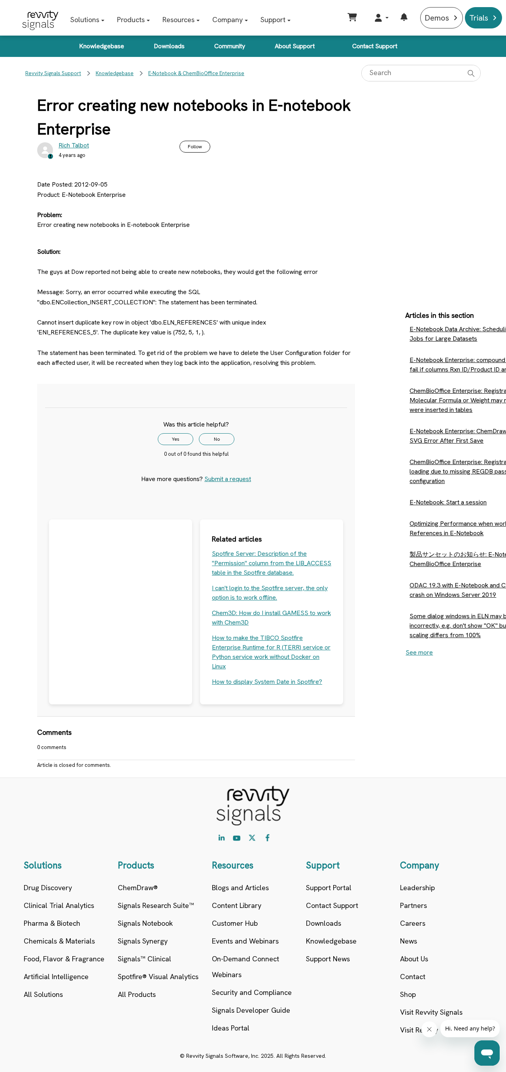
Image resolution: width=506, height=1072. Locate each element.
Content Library (236, 905)
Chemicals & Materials (59, 941)
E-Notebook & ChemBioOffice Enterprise (196, 73)
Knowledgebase (101, 46)
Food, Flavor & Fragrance (64, 958)
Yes (175, 439)
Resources (178, 19)
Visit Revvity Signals (431, 1012)
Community (229, 46)
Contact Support (374, 46)
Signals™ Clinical (144, 958)
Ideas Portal (230, 1027)
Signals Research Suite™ (156, 905)
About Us (414, 958)
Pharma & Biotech (52, 923)
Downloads (169, 46)
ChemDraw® (138, 887)
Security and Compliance (252, 992)
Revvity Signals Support (53, 73)
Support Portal (328, 887)
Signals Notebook (145, 923)
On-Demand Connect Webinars (245, 966)
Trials (478, 18)
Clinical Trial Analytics (59, 905)
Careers (412, 923)
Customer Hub (235, 923)
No (217, 439)
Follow (195, 146)
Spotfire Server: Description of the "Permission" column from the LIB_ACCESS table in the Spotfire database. (271, 563)
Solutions (84, 19)
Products (131, 19)
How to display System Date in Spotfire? (267, 682)
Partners (413, 905)
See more (419, 652)
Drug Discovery (48, 887)
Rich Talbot (74, 145)
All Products (137, 994)
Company (227, 19)
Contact (412, 976)
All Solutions (43, 994)
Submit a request (227, 479)
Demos (437, 18)
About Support (295, 46)
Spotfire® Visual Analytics (158, 976)
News (408, 941)
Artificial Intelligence (56, 976)
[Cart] (353, 18)
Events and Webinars (245, 941)
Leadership (417, 887)
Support (273, 19)
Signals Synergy (143, 941)
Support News (328, 958)
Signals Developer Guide (251, 1010)
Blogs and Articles (240, 887)
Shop (408, 994)
